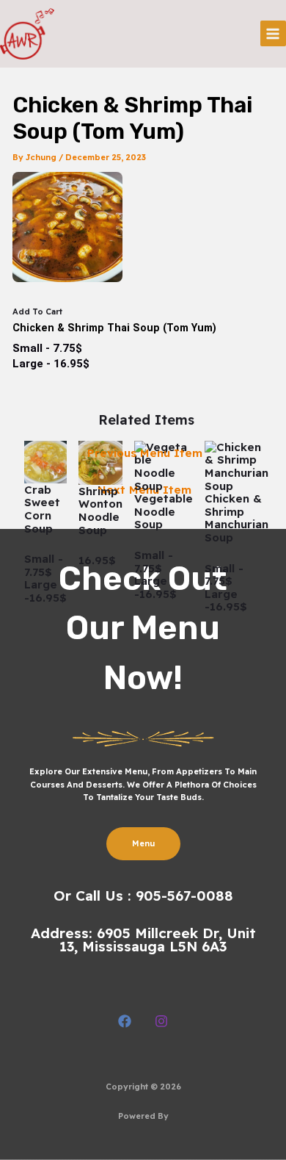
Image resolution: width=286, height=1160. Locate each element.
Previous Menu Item (144, 453)
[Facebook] (125, 1021)
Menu (143, 843)
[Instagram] (161, 1021)
